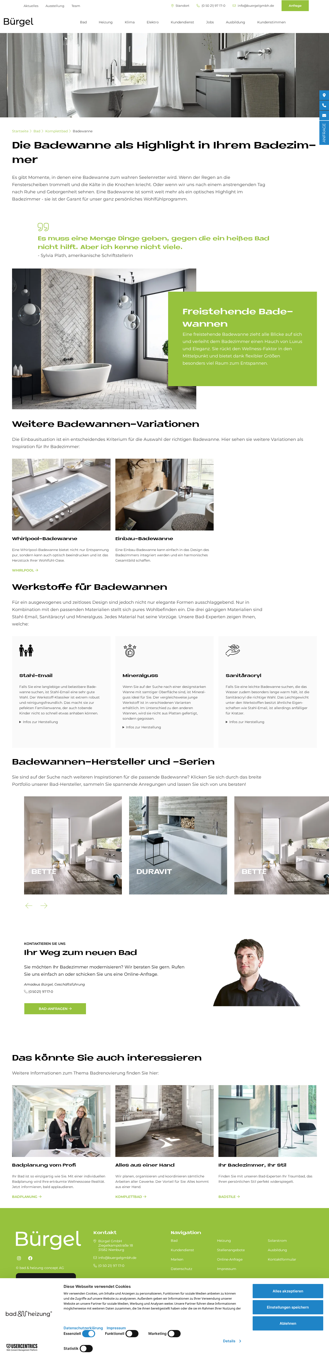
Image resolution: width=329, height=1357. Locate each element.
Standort (182, 5)
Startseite (20, 131)
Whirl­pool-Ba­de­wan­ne (44, 539)
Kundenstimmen (271, 22)
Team (76, 6)
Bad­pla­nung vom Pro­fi (44, 1165)
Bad (83, 22)
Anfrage (295, 5)
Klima (130, 22)
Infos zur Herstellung (40, 722)
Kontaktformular (282, 1259)
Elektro (153, 22)
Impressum (226, 1269)
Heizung (106, 22)
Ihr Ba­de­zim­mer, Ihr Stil (252, 1165)
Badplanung (24, 1197)
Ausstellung (55, 6)
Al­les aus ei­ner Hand (145, 1165)
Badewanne (82, 131)
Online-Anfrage (230, 1259)
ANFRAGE (324, 132)
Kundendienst (182, 22)
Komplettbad (56, 131)
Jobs (210, 22)
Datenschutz (181, 1269)
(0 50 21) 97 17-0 (213, 5)
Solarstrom (277, 1240)
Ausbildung (235, 22)
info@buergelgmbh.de (255, 5)
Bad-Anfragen (53, 1009)
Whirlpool (23, 570)
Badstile (227, 1197)
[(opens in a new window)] (19, 1258)
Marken (177, 1259)
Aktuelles (31, 6)
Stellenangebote (231, 1250)
